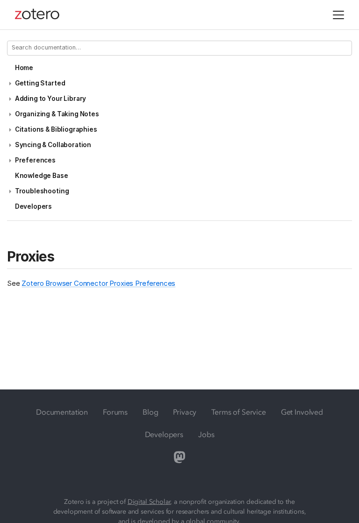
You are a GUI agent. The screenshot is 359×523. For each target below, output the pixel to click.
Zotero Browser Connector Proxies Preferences (98, 283)
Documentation (62, 412)
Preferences (35, 160)
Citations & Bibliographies (56, 129)
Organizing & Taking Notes (57, 114)
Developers (33, 206)
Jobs (206, 434)
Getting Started (40, 83)
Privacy (184, 412)
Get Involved (302, 412)
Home (24, 67)
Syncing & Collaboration (53, 144)
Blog (150, 412)
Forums (115, 412)
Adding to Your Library (50, 98)
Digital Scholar (149, 502)
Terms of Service (238, 412)
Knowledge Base (41, 175)
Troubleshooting (42, 191)
